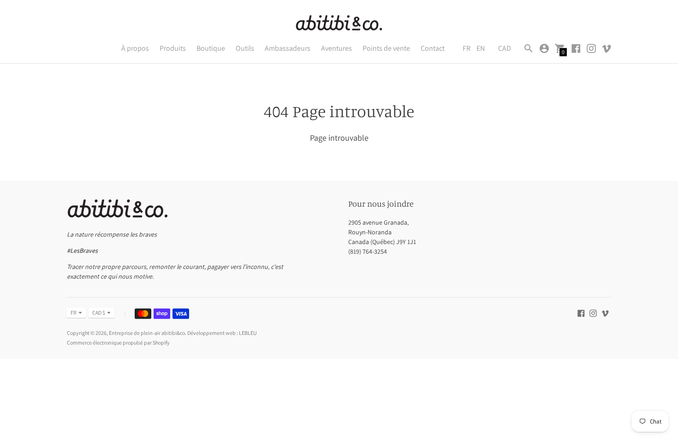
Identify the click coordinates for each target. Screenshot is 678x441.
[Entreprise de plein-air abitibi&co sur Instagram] (591, 48)
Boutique (210, 48)
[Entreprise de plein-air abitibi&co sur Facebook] (576, 48)
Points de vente (386, 48)
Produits (173, 48)
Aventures (336, 48)
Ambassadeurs (287, 48)
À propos (135, 48)
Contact (433, 48)
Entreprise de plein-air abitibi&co (147, 332)
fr (74, 312)
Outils (245, 48)
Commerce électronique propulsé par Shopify (118, 342)
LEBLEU (248, 332)
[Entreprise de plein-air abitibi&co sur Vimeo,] (606, 48)
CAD (504, 48)
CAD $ (98, 312)
